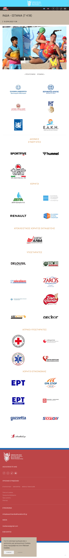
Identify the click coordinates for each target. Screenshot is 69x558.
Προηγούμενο (30, 74)
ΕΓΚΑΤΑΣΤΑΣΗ (7, 486)
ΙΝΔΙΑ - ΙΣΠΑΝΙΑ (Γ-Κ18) (17, 15)
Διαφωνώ (20, 552)
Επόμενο (40, 74)
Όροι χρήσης (7, 498)
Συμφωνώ (8, 552)
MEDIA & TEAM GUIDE (28, 486)
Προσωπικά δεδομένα (9, 495)
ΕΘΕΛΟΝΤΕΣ (16, 486)
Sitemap (5, 500)
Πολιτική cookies (8, 492)
